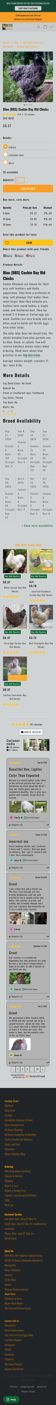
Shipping (9, 1181)
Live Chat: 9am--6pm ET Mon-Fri (20, 1219)
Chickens (8, 46)
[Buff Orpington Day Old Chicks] (41, 617)
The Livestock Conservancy (18, 1308)
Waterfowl (10, 1110)
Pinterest (9, 1359)
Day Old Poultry (32, 42)
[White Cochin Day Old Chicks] (15, 561)
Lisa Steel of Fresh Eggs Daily (19, 1335)
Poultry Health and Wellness (19, 1139)
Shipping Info (27, 1386)
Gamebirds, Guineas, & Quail (19, 1120)
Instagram (10, 1345)
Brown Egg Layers (27, 46)
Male (11, 163)
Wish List (9, 1205)
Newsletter (10, 1325)
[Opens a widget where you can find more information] (11, 1399)
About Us (41, 1386)
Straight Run (16, 155)
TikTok (8, 1349)
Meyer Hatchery (12, 1270)
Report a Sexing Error (15, 1190)
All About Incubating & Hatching (20, 1134)
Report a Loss (11, 1186)
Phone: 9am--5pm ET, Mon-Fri (19, 1233)
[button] (28, 8)
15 (37, 1069)
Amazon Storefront (14, 1369)
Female (12, 147)
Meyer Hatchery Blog (15, 1154)
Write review (32, 732)
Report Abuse (28, 1391)
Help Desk (9, 1149)
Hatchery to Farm (13, 1298)
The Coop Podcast (13, 1364)
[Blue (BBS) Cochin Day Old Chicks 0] (28, 77)
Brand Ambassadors (14, 1330)
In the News (10, 1280)
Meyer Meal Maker (14, 1303)
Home (6, 42)
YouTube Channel (13, 1340)
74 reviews (29, 114)
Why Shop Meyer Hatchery (18, 1171)
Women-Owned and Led (16, 1289)
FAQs (7, 1200)
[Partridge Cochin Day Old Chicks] (15, 617)
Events (8, 1284)
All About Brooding (14, 1130)
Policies (14, 1386)
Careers (8, 1275)
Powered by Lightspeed (28, 1396)
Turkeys (8, 1115)
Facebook (9, 1354)
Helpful (15, 824)
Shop (16, 42)
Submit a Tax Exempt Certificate (20, 1195)
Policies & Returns (14, 1176)
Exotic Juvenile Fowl (14, 1125)
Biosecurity (10, 1265)
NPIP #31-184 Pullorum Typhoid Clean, (23, 1255)
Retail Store (11, 1238)
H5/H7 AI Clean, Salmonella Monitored (23, 1260)
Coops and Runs (12, 1144)
